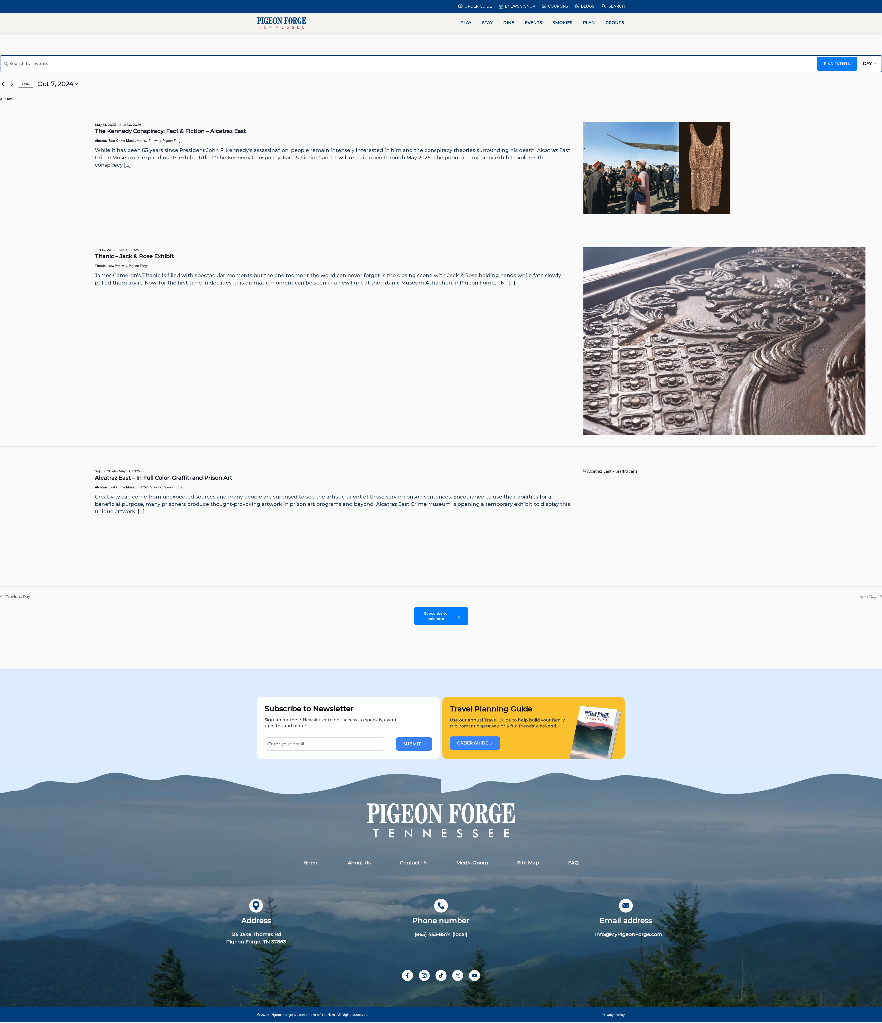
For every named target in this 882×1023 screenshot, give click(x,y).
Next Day (867, 597)
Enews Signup (520, 6)
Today (26, 84)
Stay (487, 22)
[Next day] (11, 84)
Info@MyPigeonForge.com (628, 934)
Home (311, 862)
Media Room (472, 862)
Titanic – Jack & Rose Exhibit (134, 256)
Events (533, 22)
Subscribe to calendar (435, 616)
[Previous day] (3, 84)
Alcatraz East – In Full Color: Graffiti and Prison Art (163, 477)
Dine (508, 22)
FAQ (573, 862)
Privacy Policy (613, 1015)
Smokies (562, 22)
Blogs (587, 6)
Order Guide (478, 6)
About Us (359, 862)
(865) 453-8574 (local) (441, 934)
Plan (589, 22)
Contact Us (413, 862)
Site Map (528, 862)
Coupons (558, 6)
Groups (614, 22)
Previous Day (18, 597)
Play (466, 22)
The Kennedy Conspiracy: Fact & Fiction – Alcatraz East (170, 131)
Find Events (837, 64)
